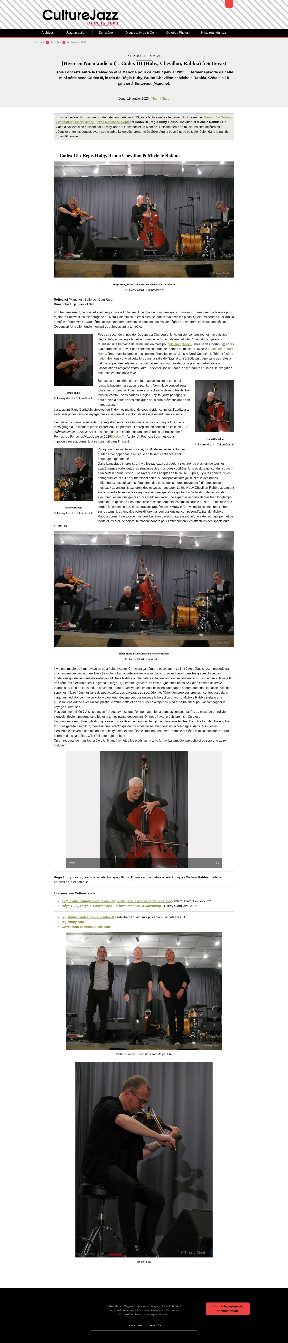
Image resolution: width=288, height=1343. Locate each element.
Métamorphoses (180, 344)
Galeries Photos (177, 32)
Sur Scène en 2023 (76, 42)
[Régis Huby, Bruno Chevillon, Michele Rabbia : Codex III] (144, 219)
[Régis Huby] (73, 360)
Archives (48, 32)
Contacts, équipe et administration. (227, 1309)
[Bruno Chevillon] (214, 406)
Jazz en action (76, 32)
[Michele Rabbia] (73, 474)
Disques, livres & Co (139, 32)
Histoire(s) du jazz (213, 32)
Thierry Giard (160, 98)
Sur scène (106, 32)
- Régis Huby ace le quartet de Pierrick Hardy (117, 901)
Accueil (40, 42)
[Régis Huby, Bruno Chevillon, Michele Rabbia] (144, 589)
